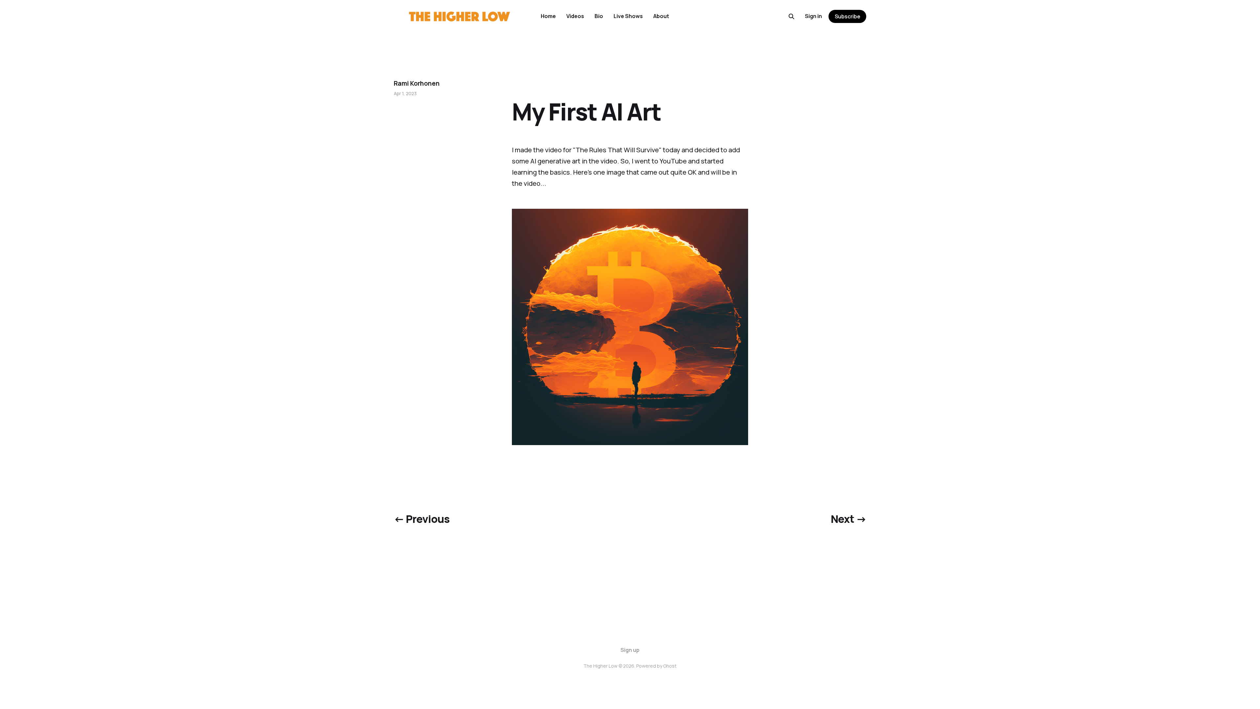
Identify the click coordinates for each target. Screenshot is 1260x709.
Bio (599, 16)
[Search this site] (791, 16)
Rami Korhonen (417, 83)
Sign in (813, 16)
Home (548, 16)
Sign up (630, 650)
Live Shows (628, 16)
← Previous (422, 519)
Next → (848, 519)
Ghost (670, 666)
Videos (575, 16)
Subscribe (847, 16)
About (661, 16)
